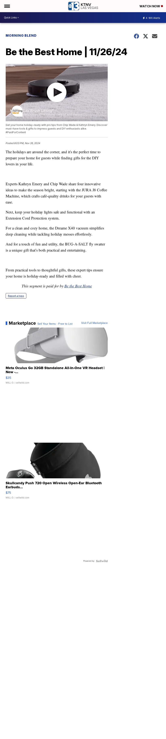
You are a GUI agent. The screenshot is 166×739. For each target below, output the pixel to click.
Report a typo (16, 295)
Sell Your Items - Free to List (54, 323)
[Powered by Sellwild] (102, 561)
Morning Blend (21, 35)
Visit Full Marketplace (94, 323)
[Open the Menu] (7, 6)
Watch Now (150, 6)
